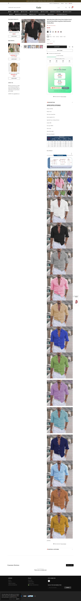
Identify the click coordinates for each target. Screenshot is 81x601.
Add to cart (14, 36)
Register (62, 3)
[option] (33, 31)
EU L (51, 36)
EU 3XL (61, 36)
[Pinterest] (9, 3)
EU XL (54, 36)
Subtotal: (48, 43)
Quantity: (48, 39)
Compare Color (41, 41)
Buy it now (59, 50)
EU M (48, 36)
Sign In (66, 3)
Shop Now (66, 87)
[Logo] (38, 7)
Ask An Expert (63, 96)
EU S (64, 36)
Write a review (70, 565)
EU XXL (57, 36)
